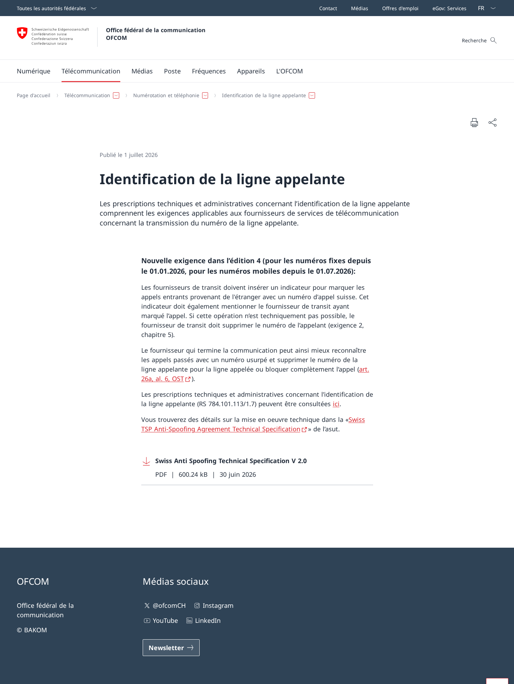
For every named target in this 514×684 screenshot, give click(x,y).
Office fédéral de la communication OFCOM (156, 34)
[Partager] (492, 122)
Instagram (218, 605)
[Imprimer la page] (474, 122)
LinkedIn (208, 620)
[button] (33, 71)
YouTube (165, 620)
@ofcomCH (169, 605)
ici (336, 403)
